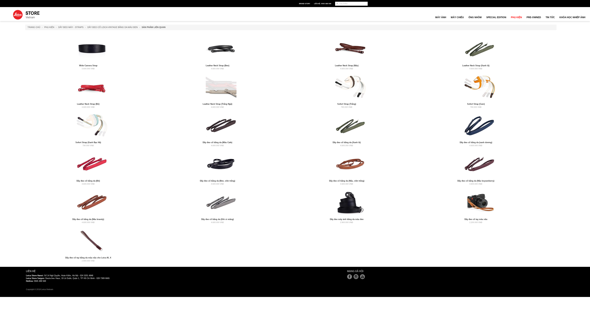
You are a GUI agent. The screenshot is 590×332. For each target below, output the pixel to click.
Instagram (356, 276)
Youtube (362, 276)
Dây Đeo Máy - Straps (70, 27)
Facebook (349, 276)
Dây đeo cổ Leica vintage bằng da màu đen (112, 27)
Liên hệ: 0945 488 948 (322, 3)
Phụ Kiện (49, 27)
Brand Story (304, 3)
